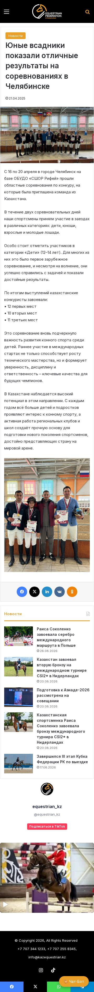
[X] (34, 592)
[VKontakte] (59, 592)
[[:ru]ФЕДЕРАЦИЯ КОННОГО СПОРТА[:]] (47, 11)
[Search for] (87, 13)
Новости (15, 36)
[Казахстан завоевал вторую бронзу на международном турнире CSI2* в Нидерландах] (18, 666)
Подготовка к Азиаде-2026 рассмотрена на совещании (63, 695)
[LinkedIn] (47, 592)
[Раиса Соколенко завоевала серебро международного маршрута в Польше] (18, 636)
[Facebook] (22, 592)
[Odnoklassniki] (72, 592)
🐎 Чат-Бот (74, 981)
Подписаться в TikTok (47, 826)
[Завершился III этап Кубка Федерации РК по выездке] (18, 763)
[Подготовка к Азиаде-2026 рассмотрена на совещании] (18, 697)
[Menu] (6, 13)
